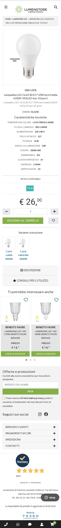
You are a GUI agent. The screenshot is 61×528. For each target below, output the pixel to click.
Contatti (12, 445)
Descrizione (32, 270)
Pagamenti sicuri (18, 433)
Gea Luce (30, 90)
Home (8, 19)
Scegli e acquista (15, 354)
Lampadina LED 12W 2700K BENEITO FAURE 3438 (15, 333)
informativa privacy (33, 398)
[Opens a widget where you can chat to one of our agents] (50, 498)
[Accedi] (41, 524)
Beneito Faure (15, 327)
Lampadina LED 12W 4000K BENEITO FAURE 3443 (46, 333)
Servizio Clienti (16, 426)
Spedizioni (13, 439)
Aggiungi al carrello (23, 220)
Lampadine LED (20, 19)
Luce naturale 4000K (23, 255)
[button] (26, 360)
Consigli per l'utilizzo (32, 280)
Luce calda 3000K (9, 255)
